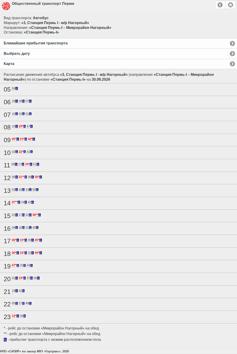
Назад (220, 5)
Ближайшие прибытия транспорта (36, 43)
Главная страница (230, 5)
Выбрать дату (17, 53)
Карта (9, 64)
